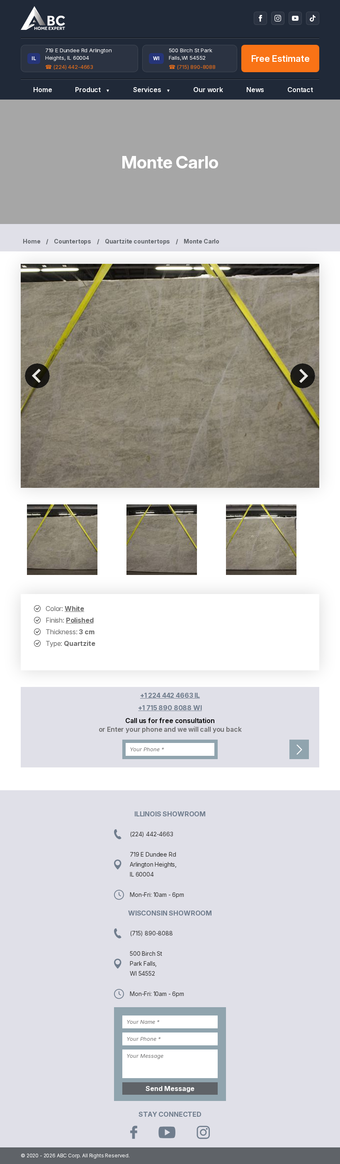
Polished (80, 620)
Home (42, 89)
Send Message (170, 1088)
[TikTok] (312, 18)
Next (302, 375)
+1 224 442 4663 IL (170, 695)
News (255, 89)
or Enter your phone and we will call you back (170, 729)
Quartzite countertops (137, 241)
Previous (37, 375)
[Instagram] (277, 18)
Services (151, 89)
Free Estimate (280, 58)
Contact (300, 89)
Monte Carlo (201, 241)
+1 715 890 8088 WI (170, 708)
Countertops (72, 241)
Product (92, 89)
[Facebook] (260, 18)
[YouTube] (295, 18)
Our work (208, 89)
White (74, 608)
